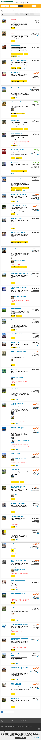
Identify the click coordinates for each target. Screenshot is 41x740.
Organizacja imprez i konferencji (16, 35)
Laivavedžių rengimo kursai (16, 264)
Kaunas (21, 14)
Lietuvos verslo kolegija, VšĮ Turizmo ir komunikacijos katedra (20, 668)
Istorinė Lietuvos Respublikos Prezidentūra (20, 296)
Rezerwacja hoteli (24, 74)
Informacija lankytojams (17, 549)
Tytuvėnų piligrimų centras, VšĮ (18, 516)
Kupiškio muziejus (15, 543)
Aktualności (20, 2)
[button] (39, 14)
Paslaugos (13, 68)
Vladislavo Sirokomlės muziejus (18, 194)
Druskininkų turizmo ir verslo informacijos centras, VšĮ (17, 428)
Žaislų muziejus (14, 607)
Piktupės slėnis (14, 162)
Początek (2, 720)
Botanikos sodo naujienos (16, 661)
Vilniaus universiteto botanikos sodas (18, 654)
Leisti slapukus (21, 737)
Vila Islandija (14, 320)
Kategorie (2, 721)
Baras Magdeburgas (14, 113)
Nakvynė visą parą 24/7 (15, 155)
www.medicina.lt (22, 726)
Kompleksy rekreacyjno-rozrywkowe (16, 48)
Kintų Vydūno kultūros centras (18, 580)
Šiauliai (32, 14)
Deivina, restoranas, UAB (17, 218)
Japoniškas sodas (15, 45)
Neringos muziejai (15, 469)
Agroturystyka (25, 2)
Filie (38, 35)
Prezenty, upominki (18, 687)
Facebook (14, 145)
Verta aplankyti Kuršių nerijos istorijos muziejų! (21, 475)
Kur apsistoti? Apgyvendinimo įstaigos (20, 458)
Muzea (22, 35)
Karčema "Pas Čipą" (15, 342)
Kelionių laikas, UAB (15, 72)
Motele (22, 344)
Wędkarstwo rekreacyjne (23, 506)
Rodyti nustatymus (36, 737)
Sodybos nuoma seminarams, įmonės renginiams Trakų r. (21, 187)
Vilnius (17, 14)
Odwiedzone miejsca (19, 3)
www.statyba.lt (17, 726)
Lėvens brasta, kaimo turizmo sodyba (20, 273)
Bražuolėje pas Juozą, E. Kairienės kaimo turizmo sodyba (19, 178)
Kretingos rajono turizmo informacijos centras (17, 684)
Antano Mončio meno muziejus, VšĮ (19, 624)
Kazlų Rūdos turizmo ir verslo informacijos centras (18, 487)
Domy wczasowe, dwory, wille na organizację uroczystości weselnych (19, 91)
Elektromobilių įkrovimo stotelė (18, 377)
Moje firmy (25, 3)
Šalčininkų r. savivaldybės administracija (17, 404)
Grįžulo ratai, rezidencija (16, 333)
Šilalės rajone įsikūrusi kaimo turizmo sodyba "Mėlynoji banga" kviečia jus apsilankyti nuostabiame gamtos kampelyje (20, 142)
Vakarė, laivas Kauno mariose (18, 249)
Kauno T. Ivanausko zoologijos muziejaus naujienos (20, 573)
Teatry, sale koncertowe (19, 208)
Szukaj (20, 6)
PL (38, 1)
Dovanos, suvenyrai (14, 482)
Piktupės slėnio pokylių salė (15, 171)
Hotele (27, 62)
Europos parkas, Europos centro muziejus (18, 32)
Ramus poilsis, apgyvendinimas (16, 53)
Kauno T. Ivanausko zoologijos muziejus (18, 561)
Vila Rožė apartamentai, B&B (17, 149)
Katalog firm (18, 0)
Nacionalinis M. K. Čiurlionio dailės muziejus (19, 288)
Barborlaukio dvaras (15, 389)
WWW (14, 27)
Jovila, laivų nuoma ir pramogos (18, 503)
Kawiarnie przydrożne (24, 220)
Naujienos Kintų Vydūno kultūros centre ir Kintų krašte (20, 587)
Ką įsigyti (15, 494)
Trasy (17, 27)
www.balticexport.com (29, 726)
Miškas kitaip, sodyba (16, 698)
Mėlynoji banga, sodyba (16, 133)
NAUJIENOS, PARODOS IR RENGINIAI (17, 631)
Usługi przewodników (18, 197)
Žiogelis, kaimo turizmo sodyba (18, 60)
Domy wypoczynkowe (19, 152)
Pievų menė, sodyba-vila (16, 88)
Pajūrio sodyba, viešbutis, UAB (18, 101)
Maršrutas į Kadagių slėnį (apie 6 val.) (20, 260)
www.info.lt (2, 726)
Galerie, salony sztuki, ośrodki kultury (16, 291)
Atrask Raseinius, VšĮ (16, 453)
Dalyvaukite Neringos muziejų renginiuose (18, 479)
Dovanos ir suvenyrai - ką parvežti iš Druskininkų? (21, 440)
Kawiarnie (25, 310)
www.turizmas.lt (11, 726)
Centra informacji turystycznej (23, 642)
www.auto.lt (7, 726)
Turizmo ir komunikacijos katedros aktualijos (19, 647)
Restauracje (26, 35)
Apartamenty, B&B (13, 22)
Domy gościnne (23, 47)
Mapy (17, 2)
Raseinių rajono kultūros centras (18, 205)
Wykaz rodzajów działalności (26, 0)
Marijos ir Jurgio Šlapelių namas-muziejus (19, 352)
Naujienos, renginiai (15, 524)
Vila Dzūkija (13, 19)
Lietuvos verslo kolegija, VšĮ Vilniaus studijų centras (19, 638)
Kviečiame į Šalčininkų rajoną (18, 412)
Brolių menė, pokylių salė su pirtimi (19, 232)
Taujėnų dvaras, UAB (16, 308)
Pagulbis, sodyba (15, 120)
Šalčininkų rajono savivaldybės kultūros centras (18, 594)
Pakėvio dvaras (14, 369)
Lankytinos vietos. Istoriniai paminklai (20, 416)
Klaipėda (26, 14)
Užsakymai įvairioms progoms (16, 242)
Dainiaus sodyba (15, 530)
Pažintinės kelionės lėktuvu (15, 81)
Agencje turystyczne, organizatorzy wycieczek (18, 75)
